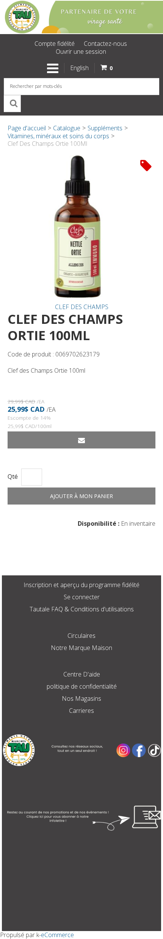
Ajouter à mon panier (81, 496)
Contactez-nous (105, 43)
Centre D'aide (81, 674)
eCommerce (57, 935)
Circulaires (81, 635)
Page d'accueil (27, 128)
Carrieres (81, 710)
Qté (13, 476)
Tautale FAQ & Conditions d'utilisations (82, 609)
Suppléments (105, 128)
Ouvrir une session (81, 51)
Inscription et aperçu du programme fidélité (81, 585)
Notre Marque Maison (81, 648)
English (79, 68)
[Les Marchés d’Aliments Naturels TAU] (81, 17)
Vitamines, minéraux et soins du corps (58, 136)
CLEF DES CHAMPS (81, 307)
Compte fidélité (54, 43)
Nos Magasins (81, 698)
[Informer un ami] (81, 439)
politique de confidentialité (82, 686)
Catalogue (66, 128)
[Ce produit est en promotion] (146, 165)
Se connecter (82, 597)
